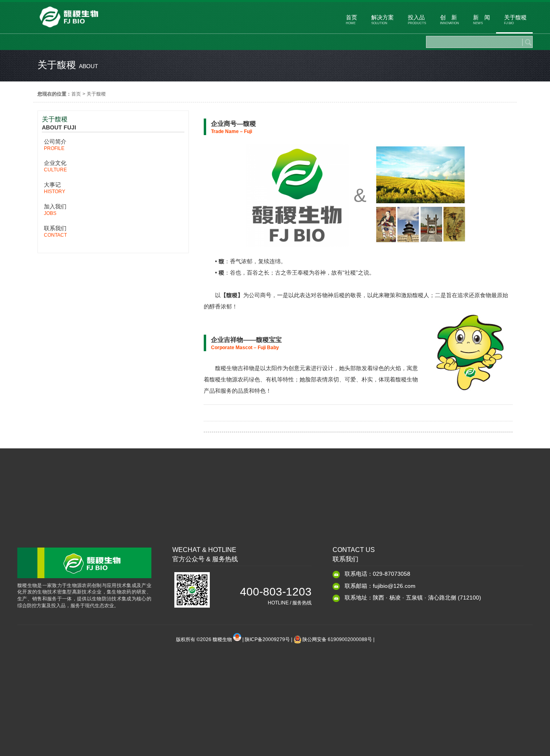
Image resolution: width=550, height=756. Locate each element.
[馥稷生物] (68, 29)
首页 (76, 94)
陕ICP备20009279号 (267, 639)
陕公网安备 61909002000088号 (337, 639)
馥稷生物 (223, 639)
